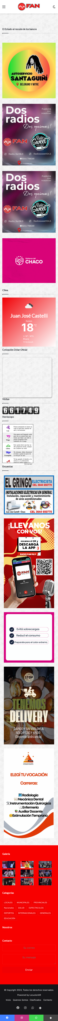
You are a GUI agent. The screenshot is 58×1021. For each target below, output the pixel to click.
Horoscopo (28, 464)
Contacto (7, 940)
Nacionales (9, 908)
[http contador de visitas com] (20, 413)
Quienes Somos (20, 1000)
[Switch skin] (54, 7)
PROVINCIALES (40, 902)
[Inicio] (29, 6)
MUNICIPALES (23, 902)
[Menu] (3, 7)
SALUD (21, 908)
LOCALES (8, 902)
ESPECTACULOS (36, 908)
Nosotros (7, 927)
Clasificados (35, 1000)
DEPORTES (9, 913)
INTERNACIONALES (27, 913)
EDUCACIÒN (9, 918)
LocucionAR (35, 995)
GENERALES (45, 913)
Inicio (8, 1000)
